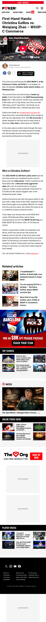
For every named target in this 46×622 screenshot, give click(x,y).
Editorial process (34, 577)
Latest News (6, 12)
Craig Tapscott (14, 65)
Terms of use (20, 573)
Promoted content (21, 575)
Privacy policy (33, 573)
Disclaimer (6, 575)
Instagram (34, 253)
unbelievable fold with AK (29, 113)
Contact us (6, 577)
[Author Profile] (5, 66)
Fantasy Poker (18, 12)
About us (6, 573)
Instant (30, 12)
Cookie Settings (20, 579)
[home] (8, 8)
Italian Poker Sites (21, 577)
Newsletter (6, 579)
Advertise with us (34, 575)
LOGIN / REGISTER (23, 2)
